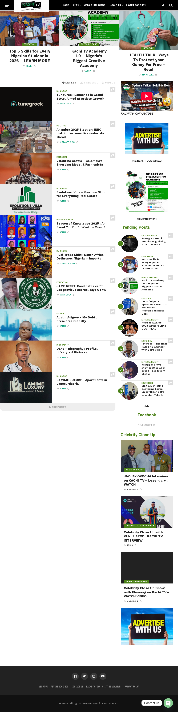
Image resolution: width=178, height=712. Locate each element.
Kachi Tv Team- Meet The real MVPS (104, 686)
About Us (115, 5)
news (76, 5)
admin (29, 66)
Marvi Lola (147, 75)
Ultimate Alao (67, 142)
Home (66, 5)
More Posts (57, 407)
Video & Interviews (94, 5)
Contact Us (77, 686)
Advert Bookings (136, 5)
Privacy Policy (132, 686)
